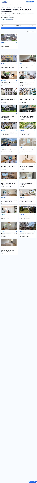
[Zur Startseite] (5, 2)
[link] (9, 41)
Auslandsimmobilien (12, 4)
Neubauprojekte (29, 4)
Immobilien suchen (5, 4)
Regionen (24, 4)
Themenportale (19, 4)
